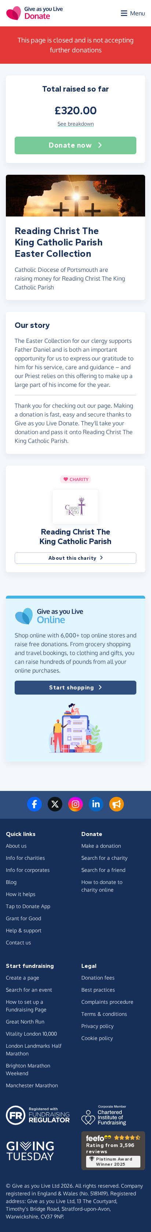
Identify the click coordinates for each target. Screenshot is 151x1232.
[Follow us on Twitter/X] (55, 808)
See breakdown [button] (76, 124)
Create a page (22, 977)
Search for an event (29, 990)
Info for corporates (28, 870)
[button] (75, 506)
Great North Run (25, 1021)
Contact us (18, 942)
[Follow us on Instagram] (75, 808)
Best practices (98, 990)
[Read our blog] (116, 808)
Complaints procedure (107, 1002)
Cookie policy (97, 1038)
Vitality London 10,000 (31, 1034)
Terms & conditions (104, 1014)
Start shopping (71, 687)
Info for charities (25, 858)
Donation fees (98, 977)
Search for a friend (103, 870)
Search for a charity (104, 858)
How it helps (21, 894)
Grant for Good (23, 918)
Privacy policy (97, 1026)
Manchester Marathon (32, 1085)
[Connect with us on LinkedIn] (96, 808)
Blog (11, 882)
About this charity (72, 558)
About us (16, 846)
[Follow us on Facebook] (34, 808)
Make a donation (101, 846)
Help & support (23, 930)
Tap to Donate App (28, 906)
